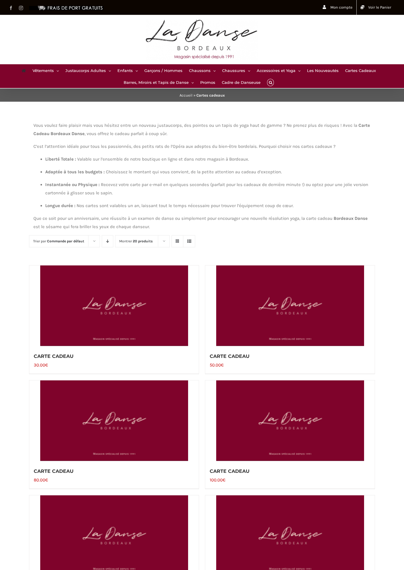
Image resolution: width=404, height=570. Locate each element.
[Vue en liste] (189, 241)
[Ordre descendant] (107, 241)
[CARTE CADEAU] (114, 305)
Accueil (186, 95)
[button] (270, 82)
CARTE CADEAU (54, 356)
